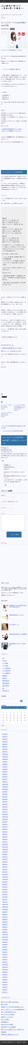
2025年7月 (4, 766)
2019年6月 (4, 949)
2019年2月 (4, 959)
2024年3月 (4, 806)
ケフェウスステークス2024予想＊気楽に (13, 430)
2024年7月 (4, 796)
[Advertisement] (12, 157)
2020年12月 (5, 904)
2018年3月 (4, 987)
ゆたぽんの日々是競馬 (7, 1024)
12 (10, 715)
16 (24, 715)
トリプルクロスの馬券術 (8, 1014)
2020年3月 (4, 927)
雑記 (3, 688)
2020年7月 (4, 917)
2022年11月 (5, 846)
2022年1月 (4, 872)
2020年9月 (4, 912)
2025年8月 (4, 764)
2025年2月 (4, 779)
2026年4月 (4, 744)
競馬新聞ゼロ (5, 1022)
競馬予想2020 (5, 683)
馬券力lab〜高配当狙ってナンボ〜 (10, 1034)
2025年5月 (4, 771)
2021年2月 (4, 899)
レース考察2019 (6, 670)
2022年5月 (4, 862)
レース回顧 (5, 663)
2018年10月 (5, 969)
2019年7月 (4, 947)
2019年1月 (4, 962)
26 (10, 720)
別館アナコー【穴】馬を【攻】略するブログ (13, 1007)
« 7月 (2, 725)
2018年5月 (4, 982)
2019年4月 (4, 954)
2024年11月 (5, 786)
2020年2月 (4, 929)
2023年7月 (4, 826)
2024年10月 (5, 789)
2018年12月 (5, 964)
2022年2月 (4, 869)
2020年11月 (5, 907)
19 (10, 717)
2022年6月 (4, 859)
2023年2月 (4, 839)
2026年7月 (4, 736)
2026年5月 (4, 741)
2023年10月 (5, 819)
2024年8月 (4, 794)
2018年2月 (4, 989)
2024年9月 (4, 791)
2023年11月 (5, 816)
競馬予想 (12, 28)
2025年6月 (4, 769)
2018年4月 (4, 984)
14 (17, 715)
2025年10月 (5, 759)
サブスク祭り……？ (14, 624)
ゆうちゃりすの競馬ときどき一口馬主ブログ (13, 1029)
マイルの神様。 (6, 1019)
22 (21, 717)
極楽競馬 (4, 1032)
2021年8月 (4, 884)
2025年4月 (4, 774)
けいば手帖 (4, 1004)
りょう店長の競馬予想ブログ (9, 1012)
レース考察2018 (6, 668)
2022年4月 (4, 864)
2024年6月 (4, 799)
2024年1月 (4, 811)
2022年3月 (4, 867)
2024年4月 (4, 804)
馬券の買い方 (5, 690)
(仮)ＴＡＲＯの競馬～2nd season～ (10, 1002)
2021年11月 (5, 877)
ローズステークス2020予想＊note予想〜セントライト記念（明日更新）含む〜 (19, 406)
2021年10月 (5, 879)
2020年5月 (4, 922)
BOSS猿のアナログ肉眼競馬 (9, 1027)
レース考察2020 (6, 673)
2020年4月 (4, 924)
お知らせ (4, 660)
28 (17, 720)
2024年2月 (4, 809)
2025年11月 (5, 756)
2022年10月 (5, 849)
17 (3, 717)
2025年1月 (4, 781)
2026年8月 (4, 734)
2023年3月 (4, 836)
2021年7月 (4, 887)
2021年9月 (4, 882)
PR (3, 658)
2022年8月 (4, 854)
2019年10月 (5, 939)
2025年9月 (4, 761)
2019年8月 (4, 944)
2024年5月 (4, 801)
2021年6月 (4, 889)
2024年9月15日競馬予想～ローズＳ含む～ (12, 129)
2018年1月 (4, 992)
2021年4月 (4, 894)
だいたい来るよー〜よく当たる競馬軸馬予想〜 (13, 1009)
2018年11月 (5, 967)
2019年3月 (4, 957)
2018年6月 (4, 979)
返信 (3, 460)
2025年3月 (4, 776)
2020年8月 (4, 914)
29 (21, 720)
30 (24, 720)
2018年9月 (4, 972)
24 (3, 720)
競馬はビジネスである (7, 1017)
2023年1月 (4, 841)
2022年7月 (4, 857)
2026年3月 (4, 746)
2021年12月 (5, 874)
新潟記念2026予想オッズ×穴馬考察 (17, 634)
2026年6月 (4, 739)
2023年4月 (4, 834)
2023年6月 (4, 829)
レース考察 (5, 665)
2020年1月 (4, 932)
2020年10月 (5, 909)
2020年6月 (4, 919)
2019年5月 (4, 952)
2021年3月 (4, 897)
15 (21, 715)
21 (17, 717)
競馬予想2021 (5, 685)
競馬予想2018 (5, 680)
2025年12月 (5, 754)
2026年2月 (4, 749)
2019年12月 (5, 934)
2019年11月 (5, 937)
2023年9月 (4, 821)
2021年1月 (4, 902)
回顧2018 (4, 675)
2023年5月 (4, 831)
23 (24, 717)
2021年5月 (4, 892)
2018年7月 (4, 977)
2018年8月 (4, 974)
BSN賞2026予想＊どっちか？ (16, 615)
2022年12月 (5, 844)
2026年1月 (4, 751)
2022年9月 (4, 852)
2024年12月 (5, 784)
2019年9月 (4, 942)
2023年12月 (5, 814)
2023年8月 (4, 824)
